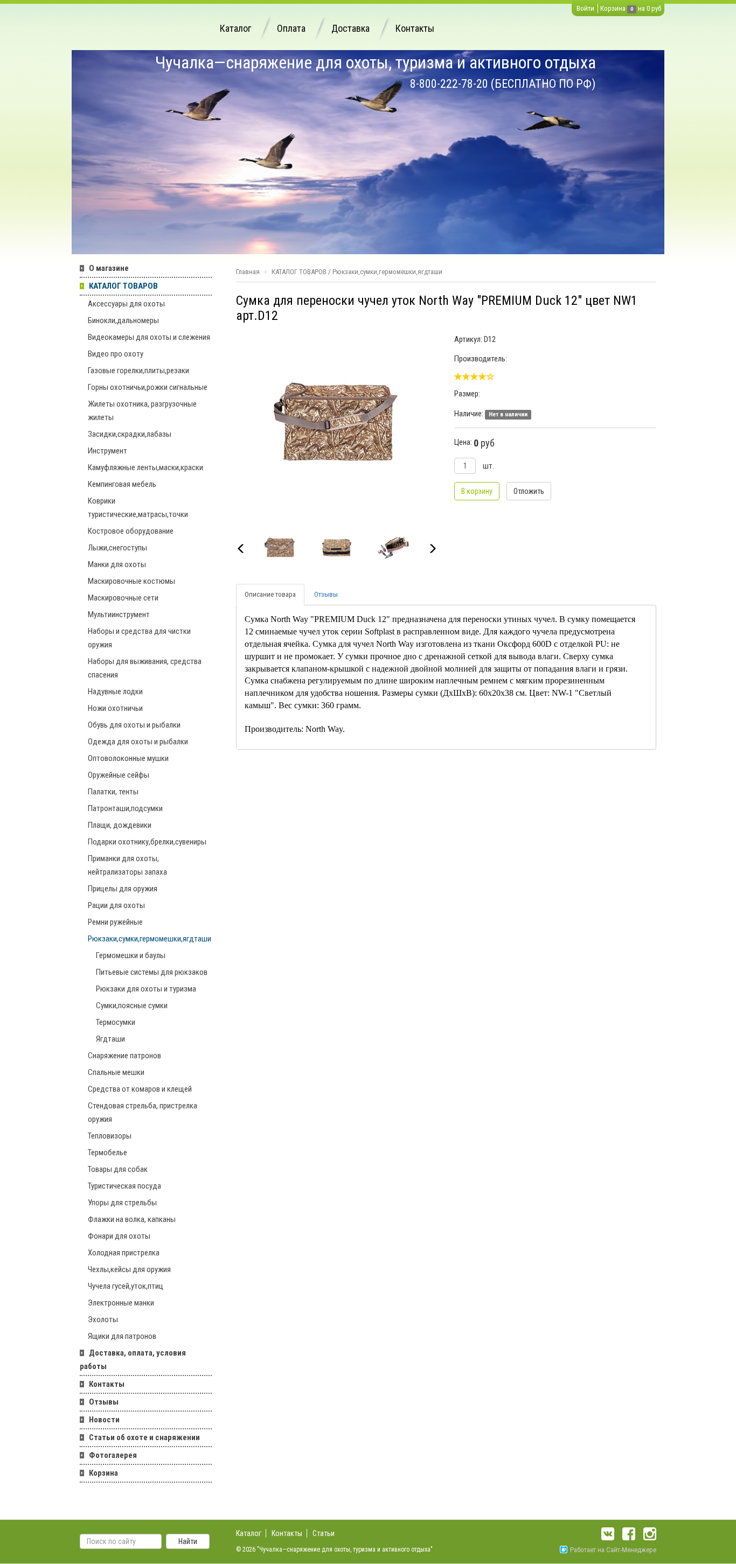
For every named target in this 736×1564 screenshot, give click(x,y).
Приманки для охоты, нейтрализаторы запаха (127, 865)
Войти (585, 8)
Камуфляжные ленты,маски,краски (145, 467)
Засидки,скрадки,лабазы (129, 434)
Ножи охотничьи (115, 708)
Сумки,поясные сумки (132, 1005)
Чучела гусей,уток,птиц (125, 1286)
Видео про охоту (115, 354)
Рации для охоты (116, 905)
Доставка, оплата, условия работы (133, 1359)
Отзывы (104, 1402)
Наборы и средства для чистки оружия (139, 638)
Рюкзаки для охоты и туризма (146, 989)
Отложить (528, 491)
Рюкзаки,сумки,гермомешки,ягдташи (149, 939)
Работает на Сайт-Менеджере (613, 1550)
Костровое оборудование (130, 531)
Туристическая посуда (124, 1186)
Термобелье (107, 1152)
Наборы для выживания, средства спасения (145, 668)
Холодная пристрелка (123, 1253)
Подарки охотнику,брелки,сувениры (147, 842)
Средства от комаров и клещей (140, 1089)
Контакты (414, 28)
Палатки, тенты (113, 792)
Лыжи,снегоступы (117, 548)
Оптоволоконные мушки (128, 758)
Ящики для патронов (122, 1336)
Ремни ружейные (115, 922)
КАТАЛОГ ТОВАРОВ (123, 286)
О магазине (109, 268)
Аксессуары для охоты (126, 304)
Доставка (350, 28)
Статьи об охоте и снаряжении (144, 1437)
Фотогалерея (113, 1455)
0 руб (654, 8)
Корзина (613, 8)
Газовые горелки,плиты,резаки (138, 370)
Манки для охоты (117, 564)
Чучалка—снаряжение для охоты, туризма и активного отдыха (375, 62)
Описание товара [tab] (270, 594)
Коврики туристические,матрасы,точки (138, 507)
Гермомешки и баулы (130, 955)
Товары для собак (118, 1169)
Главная (248, 272)
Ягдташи (110, 1039)
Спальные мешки (116, 1072)
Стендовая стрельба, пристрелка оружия (142, 1112)
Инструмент (107, 451)
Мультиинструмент (119, 614)
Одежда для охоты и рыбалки (138, 741)
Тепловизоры (109, 1136)
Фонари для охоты (119, 1236)
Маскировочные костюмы (131, 581)
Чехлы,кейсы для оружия (129, 1269)
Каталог (235, 28)
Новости (104, 1420)
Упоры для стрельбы (122, 1202)
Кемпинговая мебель (122, 484)
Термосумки (115, 1022)
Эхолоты (103, 1319)
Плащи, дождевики (119, 825)
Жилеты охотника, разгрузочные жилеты (142, 410)
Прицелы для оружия (122, 888)
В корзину (476, 491)
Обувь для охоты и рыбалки (134, 725)
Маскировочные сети (123, 598)
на (641, 8)
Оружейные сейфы (118, 775)
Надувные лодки (115, 691)
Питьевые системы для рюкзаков (151, 972)
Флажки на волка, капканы (132, 1219)
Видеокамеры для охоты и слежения (149, 337)
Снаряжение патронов (124, 1055)
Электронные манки (121, 1303)
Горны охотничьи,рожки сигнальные (147, 387)
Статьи (324, 1533)
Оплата (291, 28)
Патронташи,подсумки (125, 808)
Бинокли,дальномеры (123, 320)
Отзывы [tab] (326, 594)
